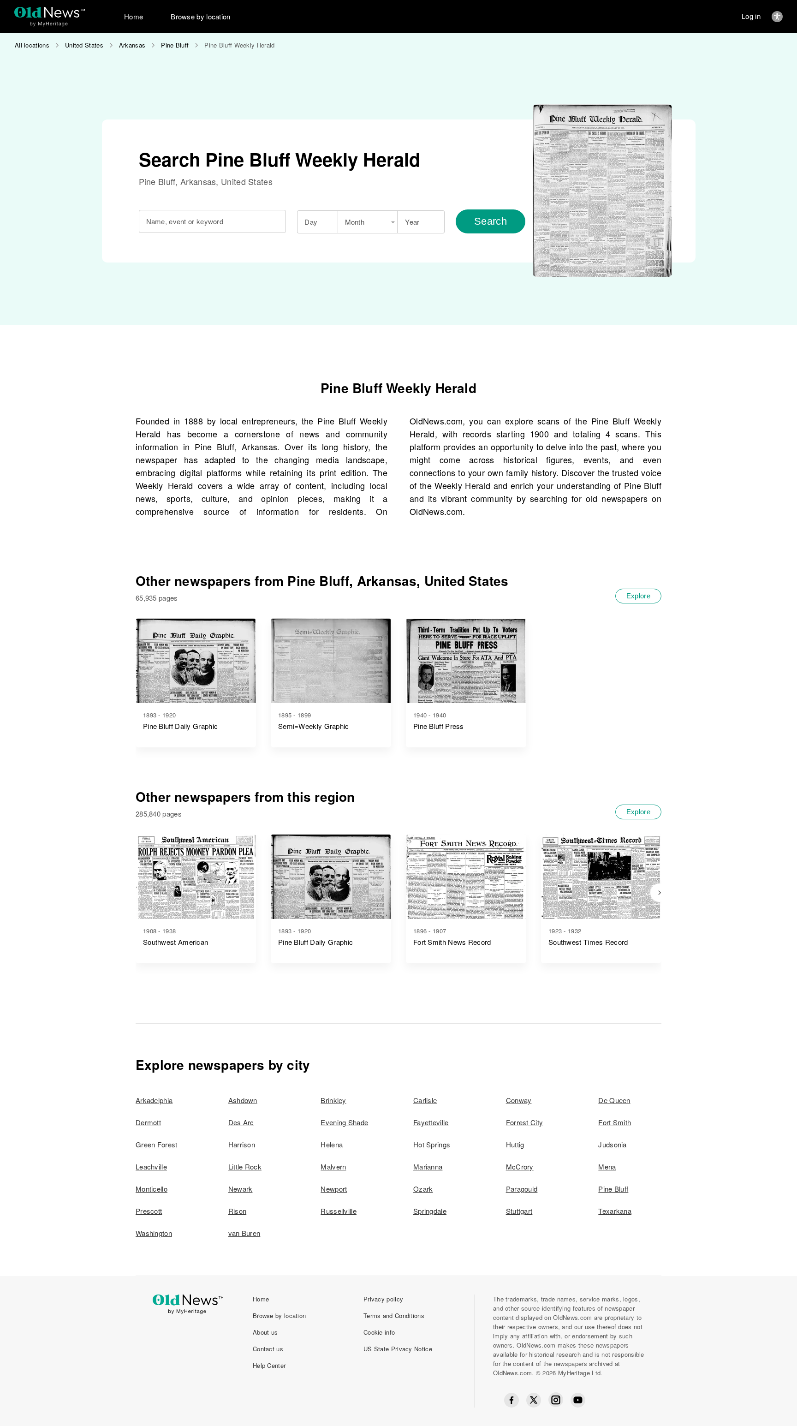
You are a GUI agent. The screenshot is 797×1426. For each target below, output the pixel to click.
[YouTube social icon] (578, 1400)
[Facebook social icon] (511, 1400)
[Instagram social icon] (555, 1400)
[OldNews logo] (49, 12)
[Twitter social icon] (533, 1400)
